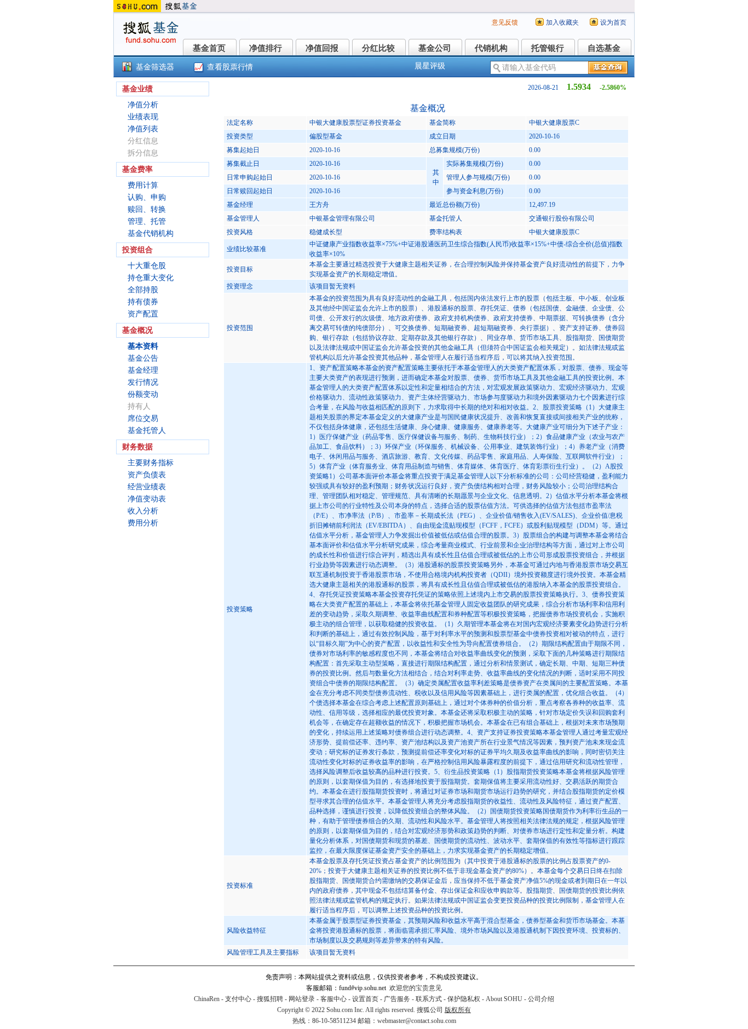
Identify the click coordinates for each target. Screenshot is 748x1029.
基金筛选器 (155, 67)
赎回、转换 (147, 209)
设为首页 (613, 22)
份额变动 (143, 394)
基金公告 (143, 358)
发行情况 (143, 382)
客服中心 (333, 999)
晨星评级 (430, 66)
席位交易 (143, 418)
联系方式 (429, 999)
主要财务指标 (151, 463)
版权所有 (458, 1010)
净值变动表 (147, 499)
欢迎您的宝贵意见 (415, 988)
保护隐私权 (463, 999)
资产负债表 (147, 475)
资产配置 (143, 314)
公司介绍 (541, 999)
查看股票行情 (230, 67)
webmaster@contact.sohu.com (416, 1021)
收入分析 (143, 511)
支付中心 (238, 999)
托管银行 (547, 48)
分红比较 (378, 48)
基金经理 (143, 370)
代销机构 (491, 48)
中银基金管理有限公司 (342, 218)
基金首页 (209, 48)
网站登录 (302, 999)
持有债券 (143, 302)
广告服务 (397, 999)
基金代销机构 (151, 233)
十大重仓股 (147, 266)
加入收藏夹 (562, 22)
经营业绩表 (147, 487)
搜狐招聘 (270, 999)
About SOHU (504, 999)
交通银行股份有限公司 (562, 218)
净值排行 (265, 48)
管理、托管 (147, 221)
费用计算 (143, 185)
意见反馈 (505, 22)
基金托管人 (147, 430)
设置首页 (365, 999)
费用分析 (143, 523)
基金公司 (434, 48)
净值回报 (322, 48)
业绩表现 (143, 117)
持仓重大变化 (151, 278)
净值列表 (143, 129)
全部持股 (143, 290)
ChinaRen (207, 999)
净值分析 (143, 105)
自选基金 (604, 48)
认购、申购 (147, 197)
